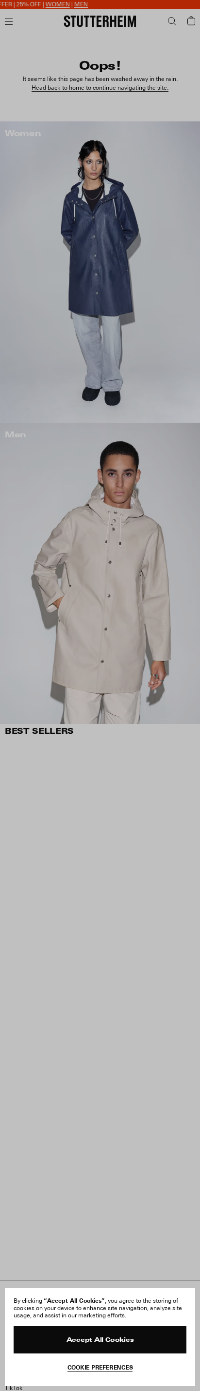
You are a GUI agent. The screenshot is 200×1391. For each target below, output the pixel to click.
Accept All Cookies (100, 1340)
